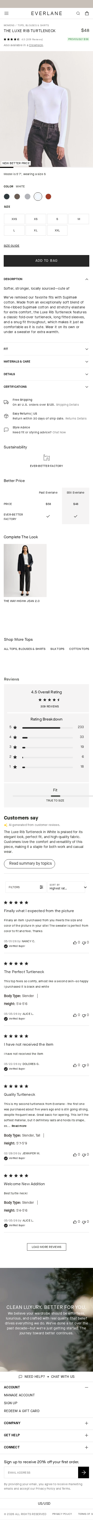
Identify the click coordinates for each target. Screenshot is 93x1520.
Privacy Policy (45, 1489)
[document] (46, 110)
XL (35, 230)
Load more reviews (46, 1247)
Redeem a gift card (21, 1411)
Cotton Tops (79, 649)
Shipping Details (67, 405)
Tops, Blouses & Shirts (33, 25)
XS (35, 219)
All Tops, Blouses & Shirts (24, 649)
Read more (19, 1126)
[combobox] (66, 887)
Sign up (10, 1403)
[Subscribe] (83, 1472)
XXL (57, 230)
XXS (14, 219)
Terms (66, 1489)
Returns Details (76, 418)
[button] (87, 13)
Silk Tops (57, 649)
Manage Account (19, 1395)
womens (9, 25)
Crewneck (36, 45)
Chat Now (59, 432)
